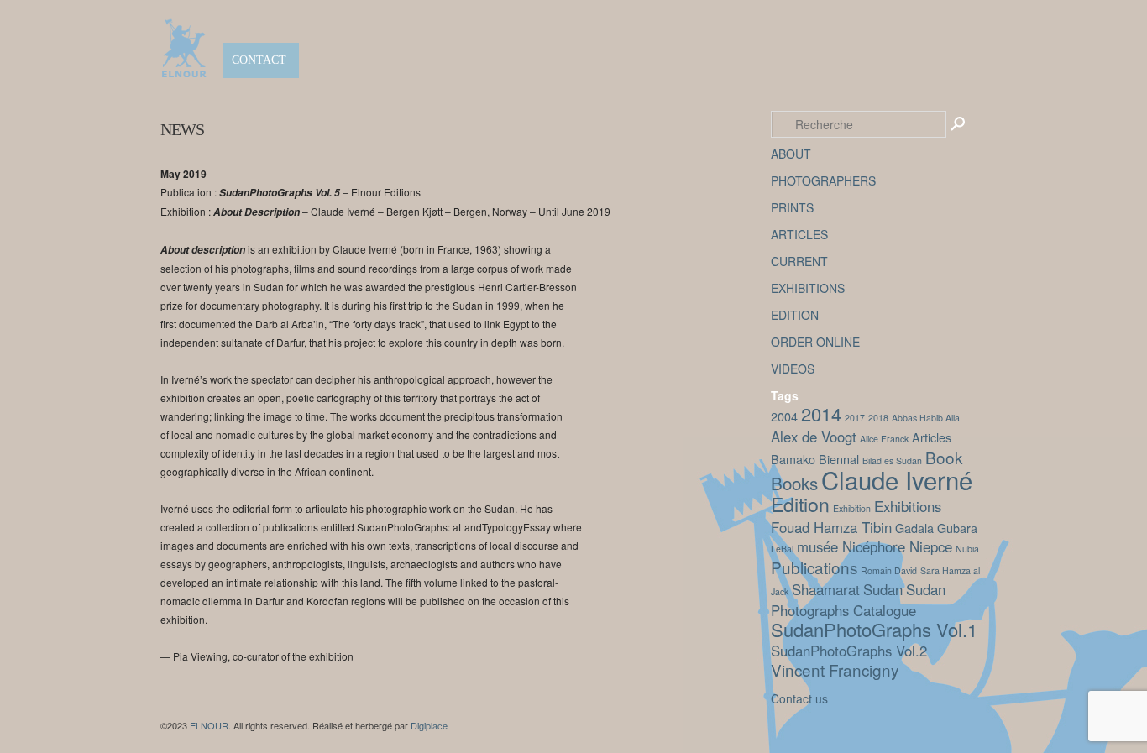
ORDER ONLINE (815, 341)
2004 (784, 416)
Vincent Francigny (834, 669)
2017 (855, 417)
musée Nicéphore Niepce (874, 546)
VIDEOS (792, 368)
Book (943, 457)
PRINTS (792, 207)
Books (794, 482)
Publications (814, 567)
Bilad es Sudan (892, 460)
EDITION (795, 314)
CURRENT (799, 261)
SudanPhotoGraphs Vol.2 (849, 651)
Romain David (889, 570)
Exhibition (852, 508)
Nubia (967, 548)
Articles (931, 437)
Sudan (883, 589)
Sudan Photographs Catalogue (858, 599)
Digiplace (429, 725)
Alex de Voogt (813, 436)
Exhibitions (907, 506)
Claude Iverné (896, 479)
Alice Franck (884, 438)
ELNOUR (209, 725)
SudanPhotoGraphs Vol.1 (874, 629)
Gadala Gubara (936, 527)
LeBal (782, 548)
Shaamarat (826, 589)
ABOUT (791, 153)
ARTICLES (799, 234)
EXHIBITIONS (808, 288)
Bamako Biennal (815, 459)
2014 (821, 413)
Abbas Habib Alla (926, 417)
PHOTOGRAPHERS (823, 180)
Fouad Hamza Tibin (831, 527)
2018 (878, 417)
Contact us (799, 698)
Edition (800, 503)
